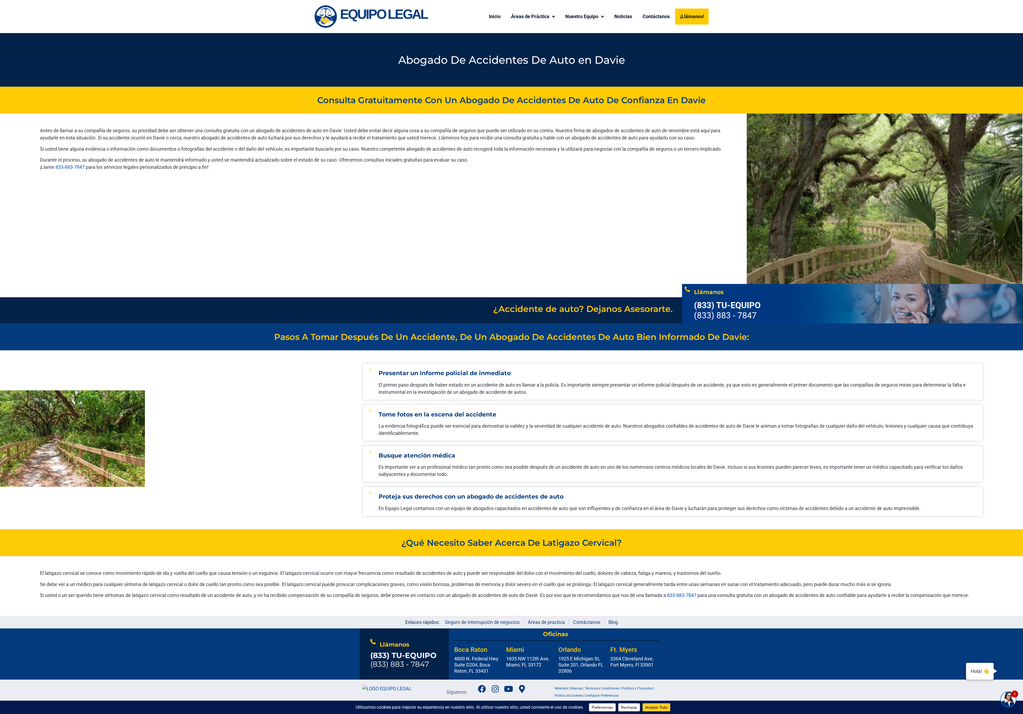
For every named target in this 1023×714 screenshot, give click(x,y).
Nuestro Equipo (581, 16)
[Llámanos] (687, 289)
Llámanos (709, 292)
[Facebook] (482, 689)
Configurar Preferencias (601, 695)
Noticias (623, 16)
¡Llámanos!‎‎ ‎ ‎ (693, 16)
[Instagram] (495, 689)
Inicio (495, 16)
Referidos (561, 688)
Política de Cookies (568, 695)
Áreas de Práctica (530, 16)
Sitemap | (577, 688)
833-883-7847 (70, 167)
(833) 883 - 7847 (403, 660)
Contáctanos (656, 16)
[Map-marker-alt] (522, 689)
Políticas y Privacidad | (638, 688)
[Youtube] (509, 689)
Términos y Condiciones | (603, 688)
